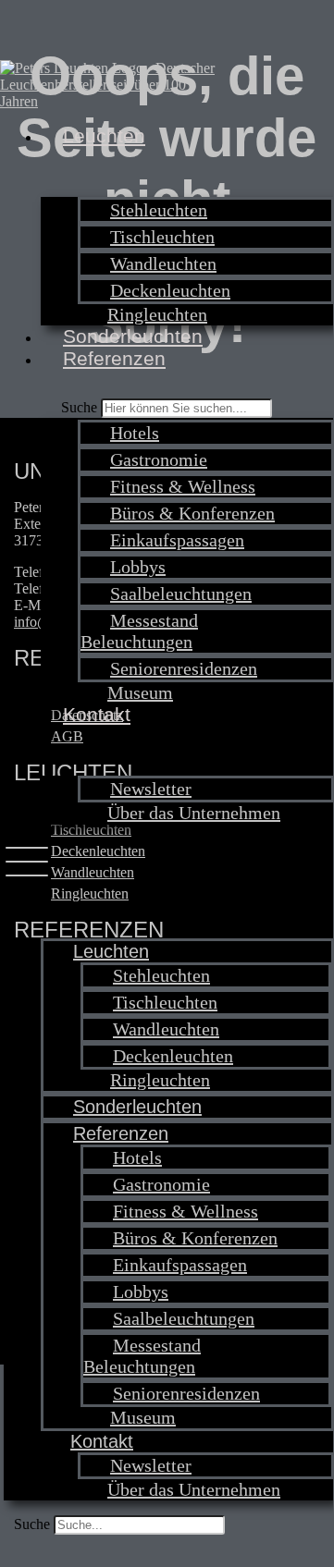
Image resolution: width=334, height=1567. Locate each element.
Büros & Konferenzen (192, 513)
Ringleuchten (157, 314)
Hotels (134, 432)
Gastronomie (158, 459)
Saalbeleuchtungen (181, 593)
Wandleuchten (163, 263)
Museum (140, 692)
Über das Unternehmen (193, 812)
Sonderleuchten (133, 336)
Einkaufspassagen (177, 540)
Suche (32, 1524)
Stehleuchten (158, 210)
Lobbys (138, 567)
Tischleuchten (162, 236)
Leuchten (104, 135)
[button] (169, 863)
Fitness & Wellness (182, 486)
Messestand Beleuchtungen (139, 631)
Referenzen (114, 358)
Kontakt (96, 714)
